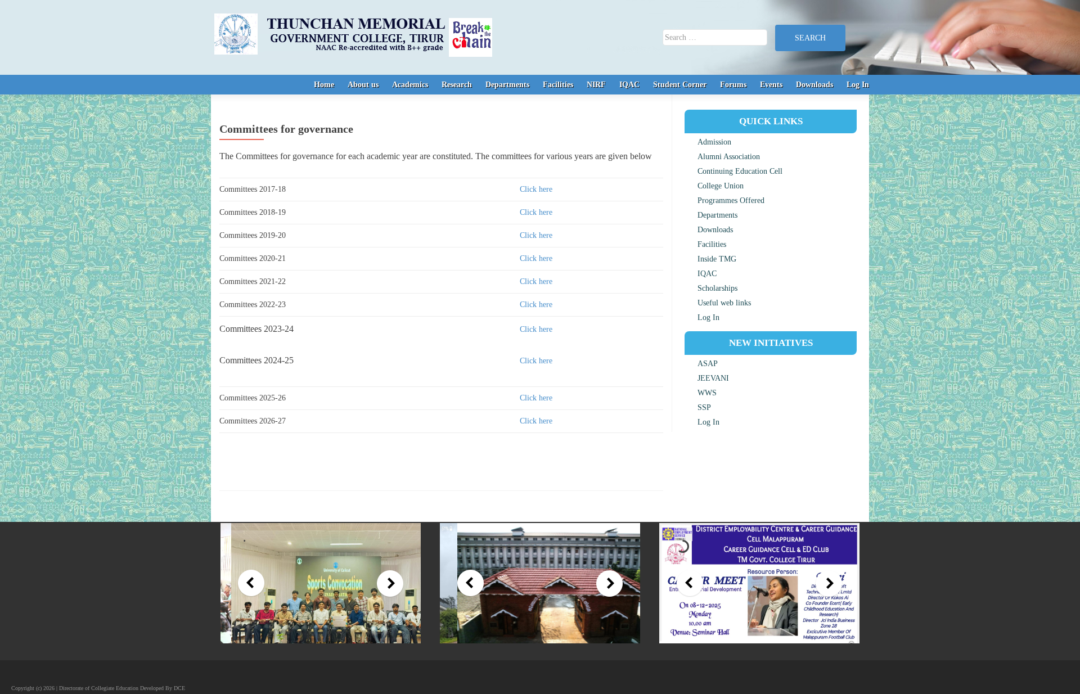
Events (771, 84)
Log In (858, 84)
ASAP (708, 363)
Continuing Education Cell (740, 171)
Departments (507, 84)
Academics (410, 84)
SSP (704, 407)
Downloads (814, 84)
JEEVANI (713, 378)
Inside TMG (717, 259)
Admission (714, 142)
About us (363, 84)
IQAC (629, 84)
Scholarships (717, 288)
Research (457, 84)
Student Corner (679, 84)
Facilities (558, 84)
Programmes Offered (731, 200)
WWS (707, 393)
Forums (733, 84)
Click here (536, 189)
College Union (721, 186)
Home (324, 84)
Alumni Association (729, 156)
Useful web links (724, 303)
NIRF (596, 84)
